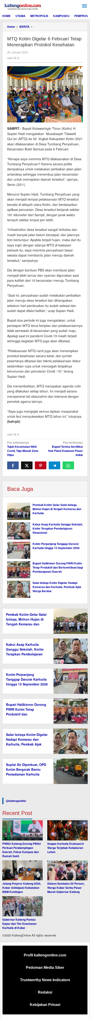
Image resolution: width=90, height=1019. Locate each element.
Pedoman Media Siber (45, 967)
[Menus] (84, 6)
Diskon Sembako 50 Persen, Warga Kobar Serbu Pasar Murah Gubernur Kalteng (65, 887)
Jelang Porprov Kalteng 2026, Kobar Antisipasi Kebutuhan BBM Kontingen (21, 887)
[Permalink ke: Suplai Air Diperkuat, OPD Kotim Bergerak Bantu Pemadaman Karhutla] (69, 771)
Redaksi (45, 992)
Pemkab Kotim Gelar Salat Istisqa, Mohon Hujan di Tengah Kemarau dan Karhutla (57, 509)
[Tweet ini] (27, 465)
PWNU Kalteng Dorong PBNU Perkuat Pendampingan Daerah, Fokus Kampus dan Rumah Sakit (21, 850)
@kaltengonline (16, 801)
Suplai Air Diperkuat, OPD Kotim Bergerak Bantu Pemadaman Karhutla (26, 769)
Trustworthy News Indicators (45, 980)
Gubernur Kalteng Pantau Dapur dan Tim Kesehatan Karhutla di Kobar (19, 923)
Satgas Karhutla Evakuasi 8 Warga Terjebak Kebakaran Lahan (65, 848)
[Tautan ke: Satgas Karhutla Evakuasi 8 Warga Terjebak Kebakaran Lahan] (67, 830)
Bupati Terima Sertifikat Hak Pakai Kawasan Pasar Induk (65, 448)
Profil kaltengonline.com (45, 955)
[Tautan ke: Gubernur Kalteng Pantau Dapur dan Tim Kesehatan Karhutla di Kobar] (22, 906)
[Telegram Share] (54, 465)
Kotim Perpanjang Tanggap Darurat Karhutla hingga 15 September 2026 (56, 546)
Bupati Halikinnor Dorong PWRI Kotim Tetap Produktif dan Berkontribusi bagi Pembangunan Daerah (58, 567)
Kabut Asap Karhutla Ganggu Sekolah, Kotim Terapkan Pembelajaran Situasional (58, 528)
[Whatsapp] (68, 465)
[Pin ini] (40, 465)
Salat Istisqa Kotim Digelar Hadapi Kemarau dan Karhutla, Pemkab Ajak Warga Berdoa (57, 587)
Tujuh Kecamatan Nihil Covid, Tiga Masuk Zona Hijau (22, 448)
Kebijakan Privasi (45, 1005)
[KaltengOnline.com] (23, 6)
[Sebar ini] (13, 465)
